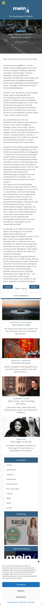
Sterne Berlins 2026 (21, 325)
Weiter (33, 287)
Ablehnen (21, 591)
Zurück (8, 287)
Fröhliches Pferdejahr (21, 363)
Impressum (31, 602)
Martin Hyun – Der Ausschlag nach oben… (21, 402)
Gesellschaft (21, 31)
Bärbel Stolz (15, 360)
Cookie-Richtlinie (12, 602)
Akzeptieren (21, 585)
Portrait (26, 398)
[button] (39, 561)
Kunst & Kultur (26, 322)
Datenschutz (23, 602)
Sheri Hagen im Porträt (21, 442)
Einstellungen (21, 597)
